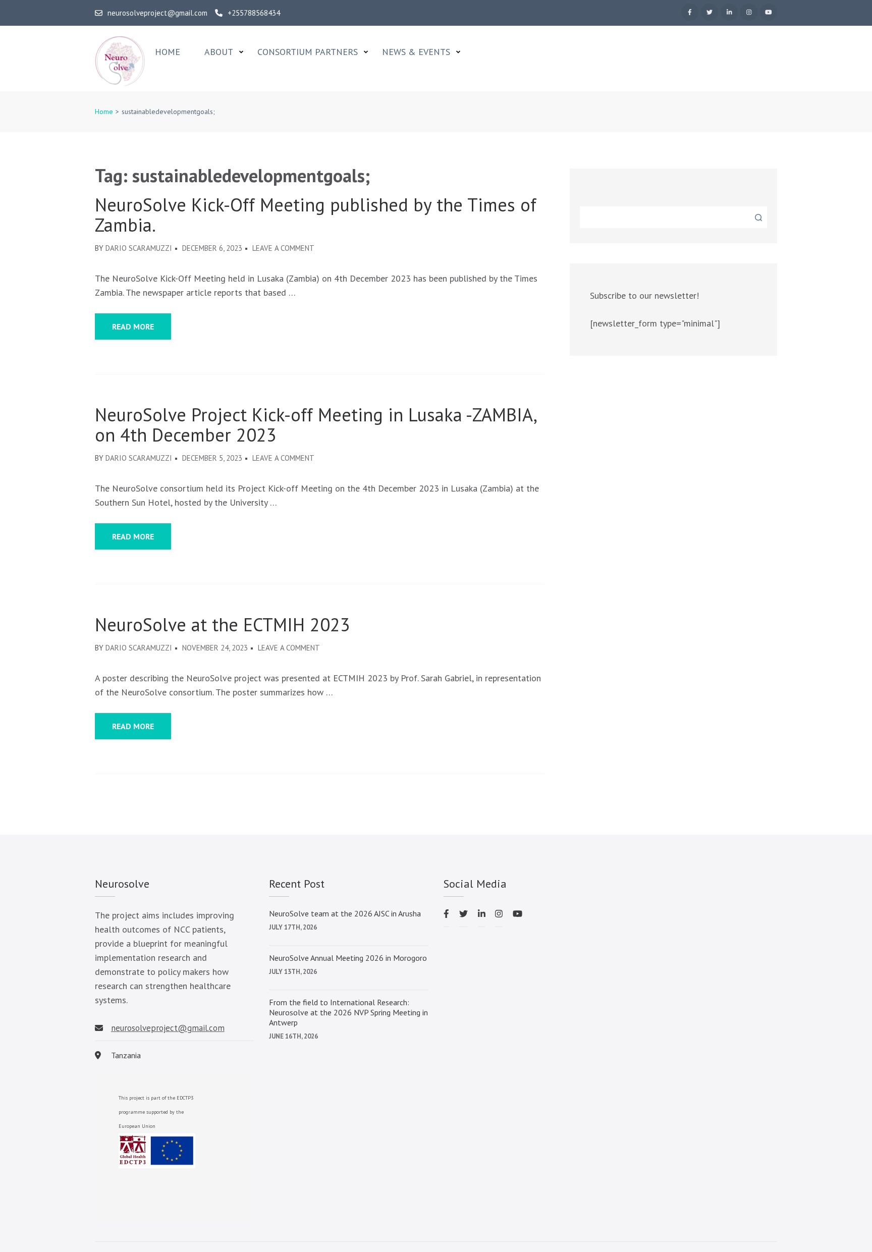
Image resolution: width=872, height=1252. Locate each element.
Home (167, 52)
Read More (133, 326)
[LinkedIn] (729, 12)
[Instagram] (748, 12)
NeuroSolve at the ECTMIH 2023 (222, 625)
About (218, 52)
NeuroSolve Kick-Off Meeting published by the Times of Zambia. (315, 215)
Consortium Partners (307, 52)
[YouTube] (768, 12)
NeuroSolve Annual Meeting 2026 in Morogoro (348, 958)
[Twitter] (709, 12)
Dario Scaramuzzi (138, 248)
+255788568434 (254, 13)
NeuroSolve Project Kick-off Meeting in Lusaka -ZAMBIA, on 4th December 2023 (315, 425)
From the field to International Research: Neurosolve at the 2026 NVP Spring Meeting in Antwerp (348, 1012)
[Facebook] (689, 12)
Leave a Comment (283, 248)
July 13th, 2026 (293, 971)
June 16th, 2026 (293, 1036)
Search (758, 218)
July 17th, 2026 (293, 927)
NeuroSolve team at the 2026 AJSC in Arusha (345, 913)
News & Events (416, 52)
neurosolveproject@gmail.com (157, 13)
